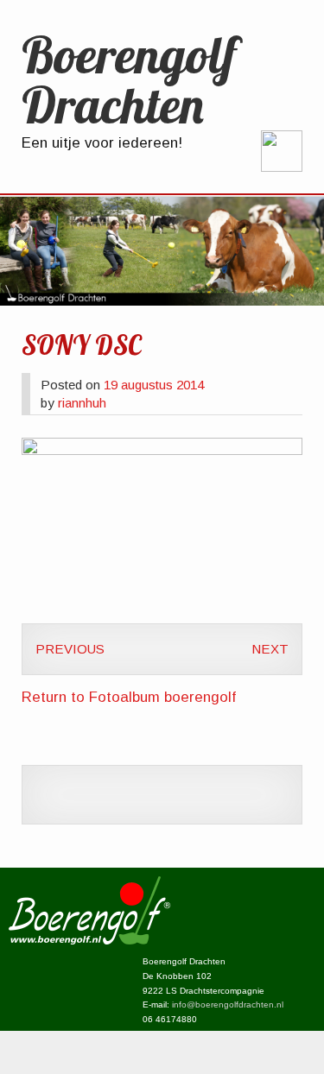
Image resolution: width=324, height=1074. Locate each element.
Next (270, 648)
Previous (70, 648)
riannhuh (82, 402)
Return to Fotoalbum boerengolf (129, 697)
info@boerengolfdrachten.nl (227, 1004)
